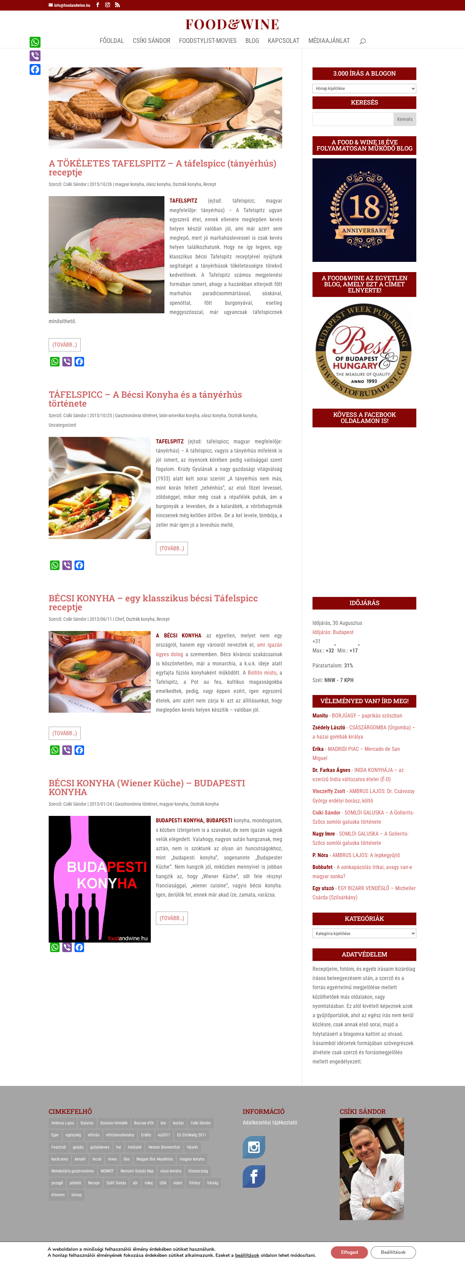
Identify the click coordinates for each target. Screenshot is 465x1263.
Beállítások (393, 1252)
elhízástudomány (120, 1135)
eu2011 (164, 1135)
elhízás (93, 1135)
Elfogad (349, 1252)
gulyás (78, 1147)
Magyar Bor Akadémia (155, 1159)
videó (177, 1183)
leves (112, 1159)
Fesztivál (58, 1147)
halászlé (135, 1147)
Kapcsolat (284, 41)
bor (163, 1123)
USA (163, 1183)
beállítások (247, 1255)
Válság (212, 1183)
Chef (119, 619)
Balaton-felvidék (113, 1123)
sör (135, 1183)
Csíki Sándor (74, 184)
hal (118, 1147)
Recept (209, 184)
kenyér (80, 1159)
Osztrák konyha (187, 184)
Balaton (87, 1123)
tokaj (149, 1183)
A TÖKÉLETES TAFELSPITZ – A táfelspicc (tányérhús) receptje (162, 167)
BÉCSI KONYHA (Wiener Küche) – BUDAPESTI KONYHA (147, 787)
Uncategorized (62, 425)
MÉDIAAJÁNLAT (329, 41)
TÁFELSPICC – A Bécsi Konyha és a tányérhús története (145, 399)
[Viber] (35, 56)
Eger (55, 1135)
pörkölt (75, 1183)
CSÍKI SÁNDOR (151, 41)
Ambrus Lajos (62, 1123)
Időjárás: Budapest (333, 632)
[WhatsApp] (35, 42)
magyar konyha (129, 184)
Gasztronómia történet (136, 415)
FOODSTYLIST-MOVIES (208, 41)
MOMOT (107, 1171)
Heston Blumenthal (164, 1147)
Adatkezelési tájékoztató (270, 1122)
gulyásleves (99, 1147)
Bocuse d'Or (144, 1123)
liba (127, 1159)
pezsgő (57, 1183)
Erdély (146, 1135)
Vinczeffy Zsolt (328, 791)
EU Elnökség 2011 (191, 1135)
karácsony (59, 1159)
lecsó (97, 1159)
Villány (194, 1183)
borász (178, 1123)
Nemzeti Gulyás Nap (137, 1171)
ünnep (76, 1195)
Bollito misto (262, 672)
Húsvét (192, 1147)
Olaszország (198, 1171)
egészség (73, 1135)
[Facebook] (35, 69)
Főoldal (112, 41)
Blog (252, 41)
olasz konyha (158, 184)
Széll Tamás (116, 1183)
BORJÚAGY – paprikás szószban (367, 715)
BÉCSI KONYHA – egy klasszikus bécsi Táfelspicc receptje (153, 602)
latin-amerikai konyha (179, 415)
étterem (58, 1195)
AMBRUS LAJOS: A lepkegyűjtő (366, 855)
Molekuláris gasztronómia (72, 1171)
